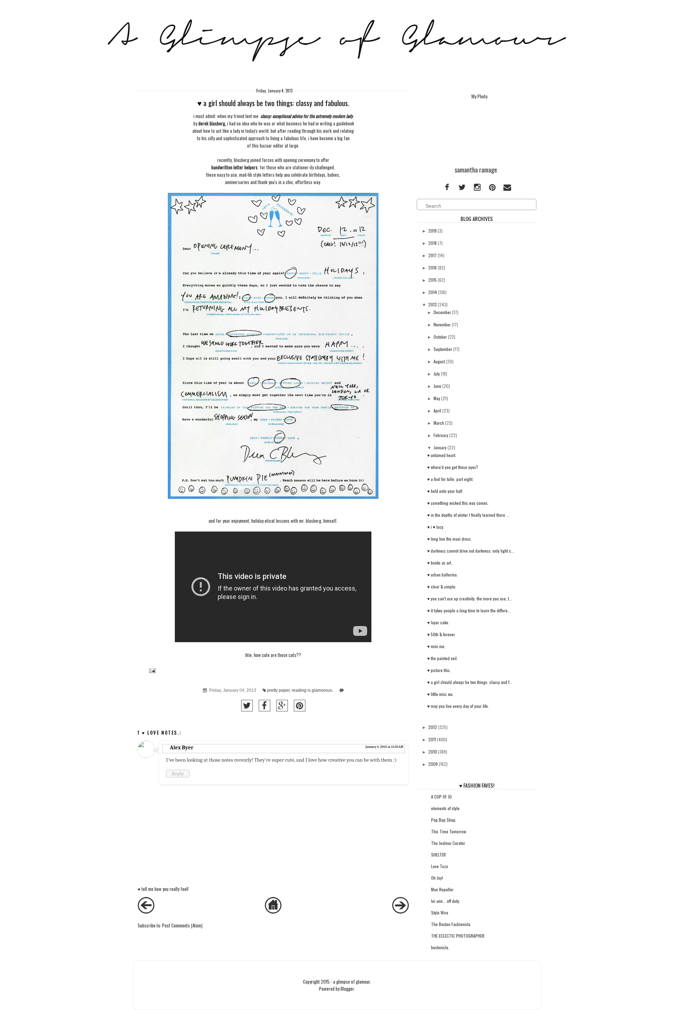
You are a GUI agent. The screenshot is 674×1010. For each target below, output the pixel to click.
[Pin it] (300, 705)
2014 (432, 292)
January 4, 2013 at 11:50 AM (384, 747)
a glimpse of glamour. (352, 981)
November (442, 324)
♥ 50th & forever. (441, 634)
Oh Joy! (437, 878)
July (437, 374)
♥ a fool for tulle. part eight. (450, 479)
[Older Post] (400, 911)
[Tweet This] (247, 705)
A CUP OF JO (441, 797)
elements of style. (446, 808)
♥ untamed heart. (441, 455)
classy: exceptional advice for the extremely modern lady (306, 115)
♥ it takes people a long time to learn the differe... (469, 610)
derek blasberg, (212, 123)
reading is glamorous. (312, 690)
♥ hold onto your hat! (444, 491)
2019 (432, 231)
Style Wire (439, 912)
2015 (432, 280)
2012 (432, 727)
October (440, 337)
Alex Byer (181, 747)
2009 (433, 764)
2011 (432, 739)
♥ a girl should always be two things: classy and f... (470, 682)
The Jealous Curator (448, 843)
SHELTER (438, 855)
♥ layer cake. (438, 622)
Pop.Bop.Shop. (443, 820)
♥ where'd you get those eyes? (452, 467)
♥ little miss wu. (440, 694)
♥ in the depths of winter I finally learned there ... (468, 515)
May (437, 398)
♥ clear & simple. (441, 586)
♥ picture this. (439, 670)
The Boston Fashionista (450, 924)
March (439, 423)
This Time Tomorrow (448, 831)
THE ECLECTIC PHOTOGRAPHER (457, 936)
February (441, 435)
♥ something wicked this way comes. (458, 503)
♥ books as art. (439, 563)
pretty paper (278, 690)
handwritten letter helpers (234, 167)
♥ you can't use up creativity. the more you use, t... (469, 598)
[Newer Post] (146, 911)
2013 (432, 304)
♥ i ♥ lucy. (435, 527)
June (437, 386)
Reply (178, 773)
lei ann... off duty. (445, 901)
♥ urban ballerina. (442, 575)
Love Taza (439, 866)
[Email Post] (151, 670)
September (443, 349)
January (440, 447)
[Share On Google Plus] (282, 705)
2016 (432, 268)
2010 (432, 752)
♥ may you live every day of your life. (458, 706)
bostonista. (440, 947)
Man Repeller (442, 889)
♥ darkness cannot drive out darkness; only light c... (470, 551)
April (437, 410)
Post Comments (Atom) (182, 925)
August (439, 361)
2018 (432, 243)
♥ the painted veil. (442, 658)
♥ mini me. (436, 646)
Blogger (347, 988)
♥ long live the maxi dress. (449, 539)
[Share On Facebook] (264, 705)
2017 (432, 255)
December (442, 312)
